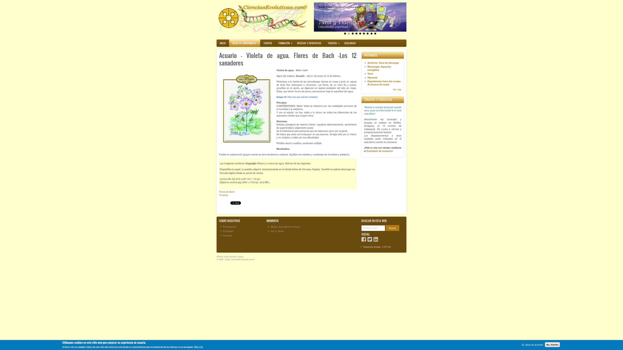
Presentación (229, 226)
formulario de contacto (379, 150)
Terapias (332, 43)
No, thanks (552, 344)
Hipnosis (372, 77)
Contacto (227, 235)
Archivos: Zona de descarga (383, 62)
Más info (198, 346)
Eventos (268, 43)
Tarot (370, 73)
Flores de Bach (227, 191)
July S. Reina (277, 231)
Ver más (397, 89)
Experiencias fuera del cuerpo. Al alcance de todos (384, 83)
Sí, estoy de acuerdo (532, 344)
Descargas (350, 43)
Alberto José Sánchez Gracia (285, 226)
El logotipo (228, 231)
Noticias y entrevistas (309, 43)
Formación (284, 43)
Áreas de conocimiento (244, 43)
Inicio (223, 43)
